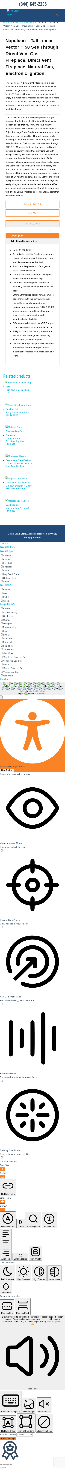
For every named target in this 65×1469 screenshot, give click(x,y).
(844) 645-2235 (33, 4)
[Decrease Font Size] (2, 1176)
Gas (5, 593)
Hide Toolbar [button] (7, 770)
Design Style (6, 604)
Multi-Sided (8, 638)
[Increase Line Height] (2, 1202)
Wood (6, 601)
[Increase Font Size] (2, 1169)
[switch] (1, 850)
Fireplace (7, 566)
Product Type (6, 551)
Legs (5, 631)
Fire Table (8, 563)
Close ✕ (4, 543)
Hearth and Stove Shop (15, 22)
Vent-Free (8, 653)
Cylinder (7, 620)
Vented (6, 664)
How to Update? (54, 1321)
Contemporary (10, 612)
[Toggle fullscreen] (4, 1464)
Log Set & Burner (11, 574)
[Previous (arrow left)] (1, 1467)
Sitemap (36, 537)
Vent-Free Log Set (12, 661)
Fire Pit (6, 559)
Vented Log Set (10, 672)
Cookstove (8, 616)
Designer (7, 623)
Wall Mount (8, 675)
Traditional (8, 649)
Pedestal (7, 642)
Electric (6, 589)
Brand (3, 679)
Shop (31, 22)
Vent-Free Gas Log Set (14, 657)
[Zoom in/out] (1, 1464)
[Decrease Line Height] (2, 1209)
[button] (1, 697)
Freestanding (9, 627)
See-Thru (8, 646)
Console (7, 555)
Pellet (6, 597)
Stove (6, 581)
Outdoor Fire (9, 578)
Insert (6, 570)
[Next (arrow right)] (4, 1467)
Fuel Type (4, 585)
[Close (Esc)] (10, 1464)
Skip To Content (8, 1434)
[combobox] (32, 688)
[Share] (7, 1464)
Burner (6, 608)
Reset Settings (8, 1438)
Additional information (23, 241)
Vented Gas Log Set (13, 668)
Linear (6, 634)
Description (17, 235)
